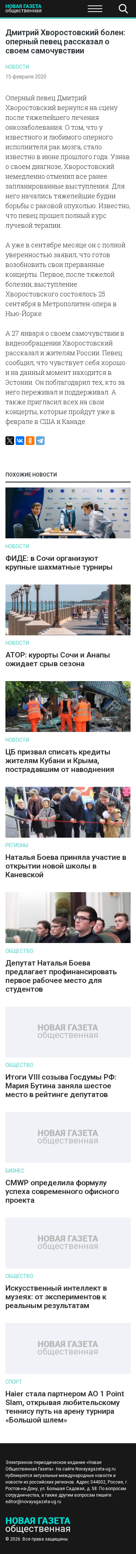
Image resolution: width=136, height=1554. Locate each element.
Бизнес (14, 1171)
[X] (9, 440)
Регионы (16, 845)
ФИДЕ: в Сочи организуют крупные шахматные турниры (59, 562)
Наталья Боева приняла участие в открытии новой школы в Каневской (65, 866)
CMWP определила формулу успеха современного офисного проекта (62, 1191)
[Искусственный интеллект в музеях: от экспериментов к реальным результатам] (68, 1267)
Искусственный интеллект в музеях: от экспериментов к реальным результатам (56, 1297)
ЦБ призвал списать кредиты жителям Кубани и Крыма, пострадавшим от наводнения (59, 761)
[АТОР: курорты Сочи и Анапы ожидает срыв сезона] (68, 633)
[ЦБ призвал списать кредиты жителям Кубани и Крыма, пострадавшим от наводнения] (68, 730)
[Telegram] (40, 440)
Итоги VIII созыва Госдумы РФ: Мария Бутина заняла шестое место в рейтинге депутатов (60, 1086)
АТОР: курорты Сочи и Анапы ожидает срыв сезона (57, 659)
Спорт (13, 1382)
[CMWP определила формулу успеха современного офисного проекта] (68, 1161)
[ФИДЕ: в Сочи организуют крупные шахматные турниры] (68, 536)
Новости (17, 67)
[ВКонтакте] (20, 440)
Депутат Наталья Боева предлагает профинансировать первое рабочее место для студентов (61, 976)
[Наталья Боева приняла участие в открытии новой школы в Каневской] (68, 836)
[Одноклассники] (30, 440)
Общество (62, 11)
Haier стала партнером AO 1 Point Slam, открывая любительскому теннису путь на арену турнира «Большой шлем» (64, 1406)
